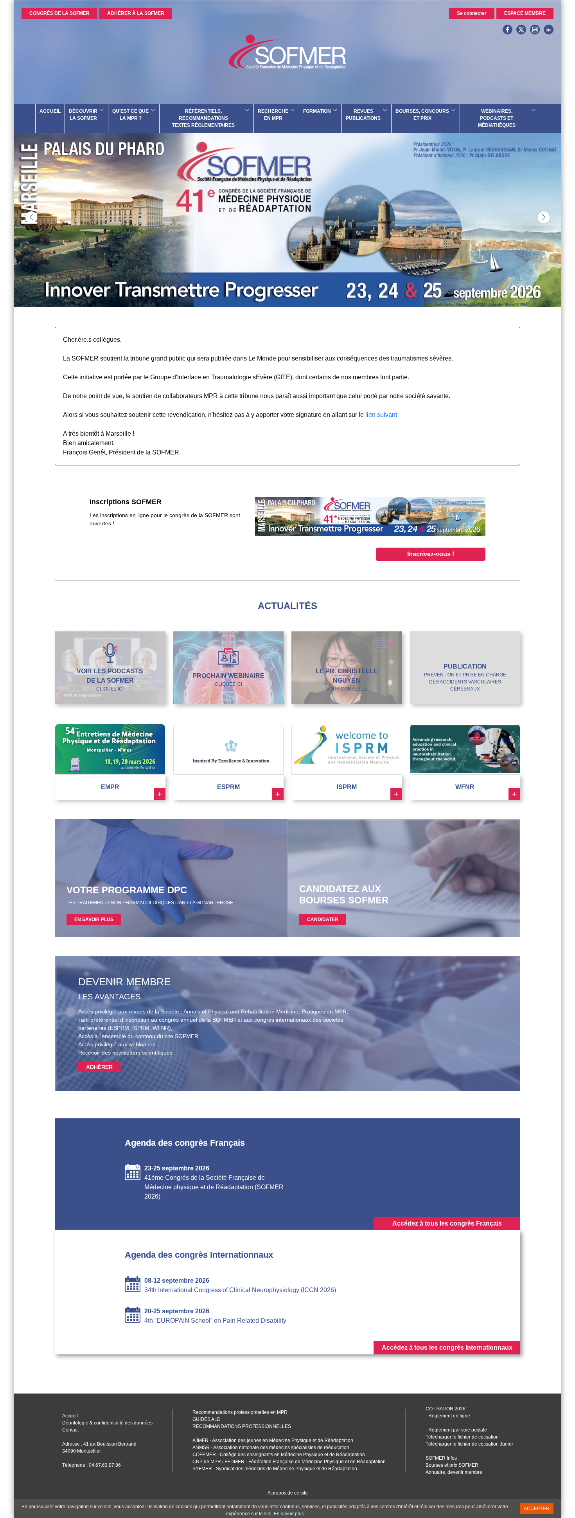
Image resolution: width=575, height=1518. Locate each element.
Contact (70, 1430)
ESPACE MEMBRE (525, 13)
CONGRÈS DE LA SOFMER (59, 13)
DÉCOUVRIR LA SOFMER (83, 114)
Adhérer (99, 1067)
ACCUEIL (50, 111)
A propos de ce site (288, 1493)
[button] (544, 217)
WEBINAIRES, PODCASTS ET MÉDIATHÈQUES (497, 118)
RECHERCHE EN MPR (273, 114)
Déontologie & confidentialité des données (107, 1423)
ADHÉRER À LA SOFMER (135, 13)
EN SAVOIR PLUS (93, 919)
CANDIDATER (322, 919)
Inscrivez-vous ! (430, 554)
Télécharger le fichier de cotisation (462, 1437)
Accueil (70, 1416)
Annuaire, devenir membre (454, 1472)
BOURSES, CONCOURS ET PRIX (422, 114)
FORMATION (317, 111)
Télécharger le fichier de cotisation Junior (469, 1444)
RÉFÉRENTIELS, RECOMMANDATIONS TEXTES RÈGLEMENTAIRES (203, 118)
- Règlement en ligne (448, 1416)
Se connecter (472, 13)
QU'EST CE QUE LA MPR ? (130, 114)
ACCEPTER (537, 1508)
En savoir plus (289, 1513)
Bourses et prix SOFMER (452, 1465)
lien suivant (381, 414)
